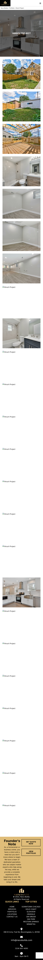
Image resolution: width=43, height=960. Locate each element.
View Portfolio (31, 852)
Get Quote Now (31, 843)
